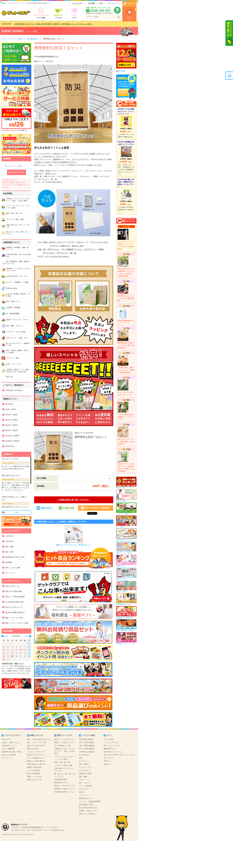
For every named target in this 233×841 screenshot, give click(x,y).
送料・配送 (9, 547)
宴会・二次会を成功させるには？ (39, 739)
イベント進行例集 (33, 770)
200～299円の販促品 (86, 746)
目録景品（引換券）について (64, 789)
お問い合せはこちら (12, 586)
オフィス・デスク (85, 767)
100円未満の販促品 (86, 739)
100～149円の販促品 (86, 742)
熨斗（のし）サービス (112, 746)
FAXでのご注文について (14, 607)
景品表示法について (86, 798)
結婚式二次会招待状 (34, 767)
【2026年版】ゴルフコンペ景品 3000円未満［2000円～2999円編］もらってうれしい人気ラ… (54, 24)
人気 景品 (5, 180)
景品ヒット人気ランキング (64, 742)
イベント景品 (31, 31)
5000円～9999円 (11, 430)
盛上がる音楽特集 (33, 773)
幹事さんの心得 (32, 749)
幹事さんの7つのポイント (36, 755)
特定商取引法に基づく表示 (15, 557)
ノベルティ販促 (88, 735)
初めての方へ (6, 739)
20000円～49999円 (12, 441)
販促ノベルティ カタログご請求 (16, 623)
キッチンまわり (84, 770)
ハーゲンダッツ (8, 185)
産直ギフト (108, 761)
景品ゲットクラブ (64, 735)
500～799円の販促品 (86, 749)
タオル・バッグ (84, 780)
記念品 (81, 792)
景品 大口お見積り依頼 (13, 591)
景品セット (15, 180)
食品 (80, 758)
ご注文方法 (9, 536)
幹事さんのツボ (36, 735)
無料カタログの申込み (87, 814)
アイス (26, 185)
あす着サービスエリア (11, 130)
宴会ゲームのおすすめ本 (36, 746)
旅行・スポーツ (84, 783)
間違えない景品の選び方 (36, 761)
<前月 (6, 636)
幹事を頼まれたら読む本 (36, 764)
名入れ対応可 (84, 755)
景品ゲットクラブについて (64, 739)
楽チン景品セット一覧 (62, 746)
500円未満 (19, 185)
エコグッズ (83, 761)
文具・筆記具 (84, 764)
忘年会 (17, 182)
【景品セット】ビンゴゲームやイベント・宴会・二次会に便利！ (64, 751)
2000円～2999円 (11, 420)
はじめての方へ (77, 3)
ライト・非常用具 (85, 786)
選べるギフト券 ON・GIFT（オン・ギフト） (120, 755)
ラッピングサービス (111, 742)
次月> (27, 636)
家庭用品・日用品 (85, 773)
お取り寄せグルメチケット (113, 752)
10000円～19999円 (12, 436)
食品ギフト (108, 764)
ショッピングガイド (12, 735)
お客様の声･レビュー (9, 746)
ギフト (109, 735)
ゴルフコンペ (84, 795)
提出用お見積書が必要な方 (15, 612)
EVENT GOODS (12, 31)
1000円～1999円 (11, 415)
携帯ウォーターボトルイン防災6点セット (73, 545)
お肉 (23, 182)
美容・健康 (83, 777)
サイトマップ (112, 3)
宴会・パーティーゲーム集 (36, 742)
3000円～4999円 (11, 425)
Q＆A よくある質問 (9, 755)
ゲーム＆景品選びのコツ (36, 758)
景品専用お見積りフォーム (64, 792)
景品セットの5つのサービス (64, 786)
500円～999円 (10, 409)
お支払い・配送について (10, 742)
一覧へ (16, 512)
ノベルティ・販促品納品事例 (89, 801)
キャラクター (84, 789)
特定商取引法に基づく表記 (11, 752)
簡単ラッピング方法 (34, 777)
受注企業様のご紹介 (86, 804)
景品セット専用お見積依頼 (15, 597)
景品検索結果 (32, 39)
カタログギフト (109, 758)
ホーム (4, 39)
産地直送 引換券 (8, 182)
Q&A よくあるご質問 (12, 568)
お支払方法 (9, 541)
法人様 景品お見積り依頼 (14, 602)
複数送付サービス (110, 749)
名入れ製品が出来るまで (88, 808)
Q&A (101, 3)
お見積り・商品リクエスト (88, 811)
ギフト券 (5, 187)
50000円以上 (10, 446)
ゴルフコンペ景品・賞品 (63, 765)
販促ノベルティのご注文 (14, 618)
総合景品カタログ (60, 782)
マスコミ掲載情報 (8, 749)
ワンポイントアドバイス (36, 752)
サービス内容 (108, 739)
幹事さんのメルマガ (34, 780)
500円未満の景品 (60, 779)
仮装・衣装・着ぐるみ (62, 762)
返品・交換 (9, 552)
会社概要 (91, 3)
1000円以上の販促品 (86, 752)
